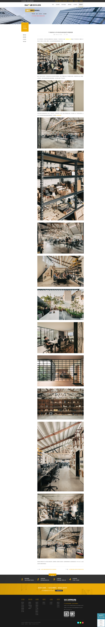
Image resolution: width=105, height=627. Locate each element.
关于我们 (75, 4)
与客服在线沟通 (59, 590)
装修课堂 (24, 37)
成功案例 (57, 4)
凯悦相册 (22, 608)
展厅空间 (37, 613)
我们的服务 (64, 4)
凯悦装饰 (32, 5)
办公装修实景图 (58, 115)
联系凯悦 (22, 602)
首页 (53, 4)
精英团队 (69, 4)
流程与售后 (30, 605)
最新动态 (24, 34)
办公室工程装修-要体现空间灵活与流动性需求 (48, 569)
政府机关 (37, 611)
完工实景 (37, 614)
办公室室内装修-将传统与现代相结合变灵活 (76, 569)
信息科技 (37, 605)
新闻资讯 (81, 4)
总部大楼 (37, 602)
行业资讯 (24, 39)
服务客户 (29, 608)
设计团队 (51, 602)
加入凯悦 (22, 611)
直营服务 (29, 602)
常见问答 (24, 41)
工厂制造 (37, 608)
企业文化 (22, 605)
